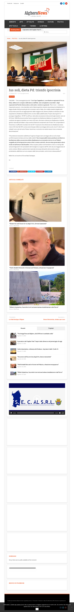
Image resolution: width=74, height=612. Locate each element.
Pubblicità (9, 3)
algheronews (25, 93)
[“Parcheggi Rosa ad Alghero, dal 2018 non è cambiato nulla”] (13, 335)
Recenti (23, 328)
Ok (37, 609)
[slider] (35, 412)
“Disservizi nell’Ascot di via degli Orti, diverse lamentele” (28, 224)
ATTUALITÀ (30, 22)
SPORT (24, 26)
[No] (72, 607)
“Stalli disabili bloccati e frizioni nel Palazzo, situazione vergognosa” (31, 268)
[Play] (11, 413)
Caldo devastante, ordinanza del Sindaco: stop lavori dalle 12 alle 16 (37, 349)
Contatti (22, 3)
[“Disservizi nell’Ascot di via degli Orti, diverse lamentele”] (35, 202)
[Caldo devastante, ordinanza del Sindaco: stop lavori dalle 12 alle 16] (13, 351)
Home (8, 38)
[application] (37, 399)
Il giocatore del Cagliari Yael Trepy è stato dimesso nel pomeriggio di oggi (39, 341)
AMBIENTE (12, 22)
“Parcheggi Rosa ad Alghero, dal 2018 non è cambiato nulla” (35, 333)
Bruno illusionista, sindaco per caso (54, 319)
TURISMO (33, 26)
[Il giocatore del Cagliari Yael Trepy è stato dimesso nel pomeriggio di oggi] (13, 342)
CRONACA (41, 22)
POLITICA (60, 22)
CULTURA (51, 22)
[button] (37, 399)
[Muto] (60, 413)
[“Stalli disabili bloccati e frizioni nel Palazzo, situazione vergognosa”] (37, 246)
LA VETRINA (43, 26)
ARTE (21, 22)
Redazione (16, 3)
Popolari (51, 328)
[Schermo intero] (63, 413)
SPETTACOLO (13, 26)
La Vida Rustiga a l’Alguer (16, 319)
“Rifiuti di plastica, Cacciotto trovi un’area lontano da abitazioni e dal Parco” (33, 307)
